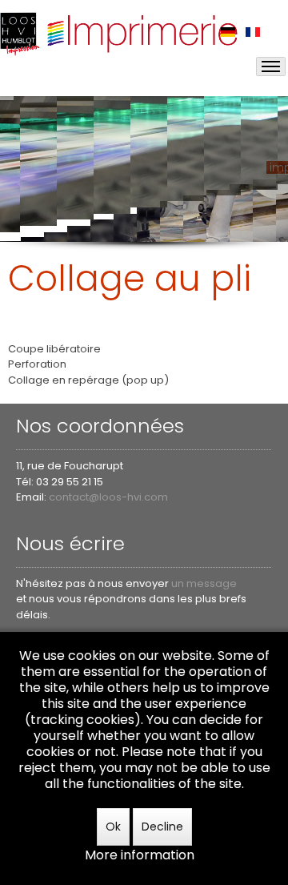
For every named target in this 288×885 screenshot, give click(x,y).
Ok (113, 827)
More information (139, 855)
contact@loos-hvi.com (108, 497)
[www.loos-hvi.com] (120, 32)
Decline (162, 827)
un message (204, 583)
